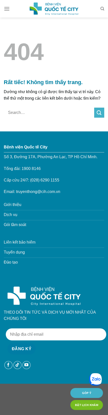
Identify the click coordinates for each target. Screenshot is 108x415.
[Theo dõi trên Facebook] (8, 365)
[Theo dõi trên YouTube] (26, 365)
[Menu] (7, 9)
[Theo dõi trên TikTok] (17, 365)
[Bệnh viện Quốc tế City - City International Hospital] (54, 9)
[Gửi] (99, 112)
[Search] (102, 9)
